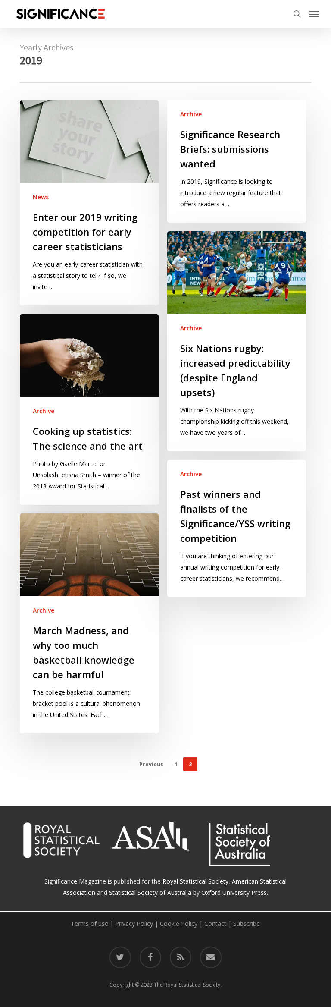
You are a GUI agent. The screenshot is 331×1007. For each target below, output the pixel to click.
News (41, 197)
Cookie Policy (178, 923)
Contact (215, 923)
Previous (151, 764)
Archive (191, 114)
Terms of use (89, 923)
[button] (314, 13)
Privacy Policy (134, 923)
